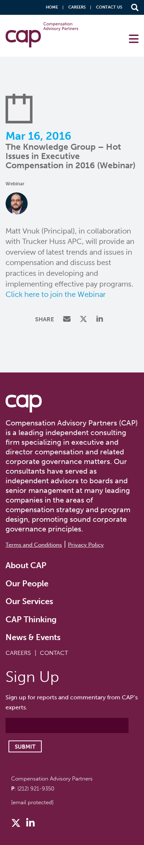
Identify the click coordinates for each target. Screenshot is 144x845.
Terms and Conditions (34, 544)
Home (52, 7)
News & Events (33, 637)
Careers (77, 7)
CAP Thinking (31, 619)
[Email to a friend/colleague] (67, 319)
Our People (27, 584)
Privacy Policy (86, 544)
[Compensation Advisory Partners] (24, 403)
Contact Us (109, 7)
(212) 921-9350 (35, 788)
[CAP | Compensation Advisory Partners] (42, 34)
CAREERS (18, 652)
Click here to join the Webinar (56, 294)
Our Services (29, 601)
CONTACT (54, 652)
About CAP (26, 565)
